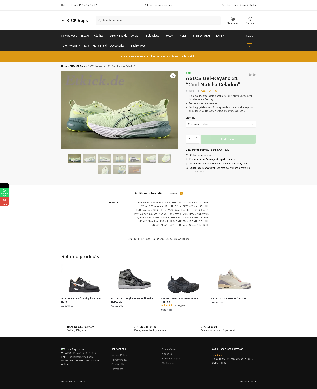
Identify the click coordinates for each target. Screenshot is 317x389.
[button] (173, 75)
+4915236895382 (86, 353)
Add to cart (228, 139)
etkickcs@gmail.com (81, 356)
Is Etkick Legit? (171, 358)
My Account (233, 23)
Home (64, 66)
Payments (117, 368)
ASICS (169, 238)
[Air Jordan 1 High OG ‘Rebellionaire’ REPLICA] (133, 279)
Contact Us (117, 364)
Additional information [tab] (149, 193)
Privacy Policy (119, 359)
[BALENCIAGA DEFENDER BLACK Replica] (183, 279)
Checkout (250, 23)
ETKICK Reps (74, 20)
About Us (167, 353)
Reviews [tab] (174, 193)
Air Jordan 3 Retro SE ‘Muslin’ (228, 298)
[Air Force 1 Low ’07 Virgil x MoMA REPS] (83, 279)
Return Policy (119, 355)
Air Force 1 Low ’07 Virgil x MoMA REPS (81, 300)
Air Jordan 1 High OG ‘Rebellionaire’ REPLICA (132, 300)
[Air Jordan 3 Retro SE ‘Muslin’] (233, 279)
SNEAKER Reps (77, 66)
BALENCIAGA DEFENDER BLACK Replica (180, 300)
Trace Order (169, 349)
